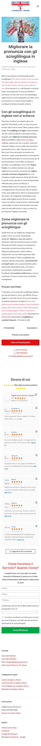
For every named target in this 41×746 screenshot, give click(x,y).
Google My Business (9, 734)
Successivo (32, 328)
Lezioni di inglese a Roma (11, 680)
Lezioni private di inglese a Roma (14, 683)
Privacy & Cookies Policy (11, 713)
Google (23, 737)
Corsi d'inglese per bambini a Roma (15, 686)
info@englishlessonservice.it (22, 356)
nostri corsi (6, 317)
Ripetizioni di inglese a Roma (13, 689)
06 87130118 (21, 350)
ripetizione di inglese (18, 301)
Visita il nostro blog (9, 728)
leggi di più (7, 492)
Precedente (9, 328)
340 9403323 (21, 353)
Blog (13, 69)
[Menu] (38, 6)
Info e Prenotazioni (20, 342)
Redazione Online (16, 66)
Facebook (5, 731)
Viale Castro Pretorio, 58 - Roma (14, 665)
